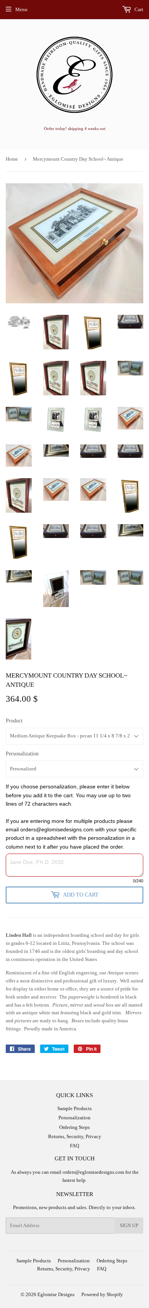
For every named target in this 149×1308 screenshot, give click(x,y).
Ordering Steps (74, 1127)
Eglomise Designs (55, 1294)
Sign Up (129, 1225)
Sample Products (74, 1108)
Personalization (22, 754)
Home (12, 159)
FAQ (74, 1145)
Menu (21, 9)
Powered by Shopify (102, 1294)
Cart (138, 9)
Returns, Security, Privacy (74, 1136)
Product (14, 721)
